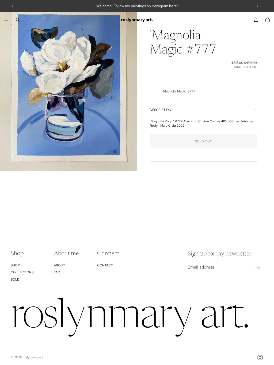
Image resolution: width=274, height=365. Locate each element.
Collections (22, 272)
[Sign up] (257, 267)
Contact (105, 265)
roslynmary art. (33, 357)
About (59, 265)
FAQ (57, 272)
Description (160, 110)
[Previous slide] (12, 6)
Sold (15, 279)
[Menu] (6, 20)
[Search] (18, 20)
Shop (15, 265)
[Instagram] (260, 357)
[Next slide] (257, 6)
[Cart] (267, 20)
